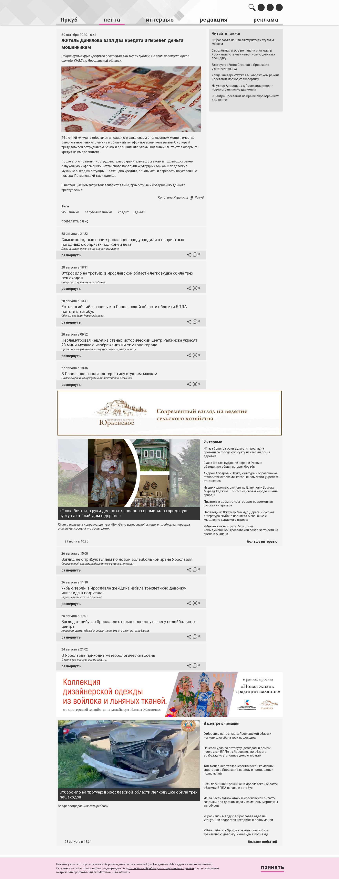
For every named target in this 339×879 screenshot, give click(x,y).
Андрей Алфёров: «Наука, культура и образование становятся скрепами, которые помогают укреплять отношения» (242, 477)
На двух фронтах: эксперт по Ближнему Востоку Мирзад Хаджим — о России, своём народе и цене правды (241, 491)
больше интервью (262, 541)
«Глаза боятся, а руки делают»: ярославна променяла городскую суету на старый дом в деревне (123, 513)
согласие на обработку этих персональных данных (161, 868)
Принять (272, 867)
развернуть (71, 255)
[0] (195, 255)
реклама (265, 19)
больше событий (262, 842)
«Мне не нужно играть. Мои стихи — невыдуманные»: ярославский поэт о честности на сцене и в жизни (241, 530)
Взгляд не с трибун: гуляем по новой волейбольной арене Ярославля (126, 559)
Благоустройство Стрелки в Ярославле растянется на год (240, 66)
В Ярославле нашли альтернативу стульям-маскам (243, 42)
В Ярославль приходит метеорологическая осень (108, 655)
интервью (160, 19)
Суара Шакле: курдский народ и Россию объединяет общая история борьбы (233, 464)
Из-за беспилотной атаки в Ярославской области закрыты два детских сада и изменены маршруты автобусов (241, 801)
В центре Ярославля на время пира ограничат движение (245, 98)
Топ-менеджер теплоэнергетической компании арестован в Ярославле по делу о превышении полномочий (238, 769)
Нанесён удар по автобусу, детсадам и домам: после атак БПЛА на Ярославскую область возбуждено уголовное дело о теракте (237, 751)
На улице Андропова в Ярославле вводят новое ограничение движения (242, 87)
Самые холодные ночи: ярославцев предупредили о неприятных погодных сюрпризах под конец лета (122, 242)
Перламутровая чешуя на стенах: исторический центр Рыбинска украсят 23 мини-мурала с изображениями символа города (129, 342)
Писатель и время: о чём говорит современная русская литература (238, 503)
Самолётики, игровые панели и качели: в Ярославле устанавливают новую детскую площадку (243, 54)
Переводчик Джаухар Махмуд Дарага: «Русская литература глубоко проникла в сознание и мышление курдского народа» (239, 516)
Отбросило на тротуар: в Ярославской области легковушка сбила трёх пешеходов (128, 794)
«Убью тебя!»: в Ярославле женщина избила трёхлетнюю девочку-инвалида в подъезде (236, 832)
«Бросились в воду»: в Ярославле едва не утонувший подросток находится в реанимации (238, 818)
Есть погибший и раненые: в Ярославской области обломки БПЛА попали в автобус (241, 786)
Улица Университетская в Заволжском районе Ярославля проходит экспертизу (246, 77)
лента (112, 19)
